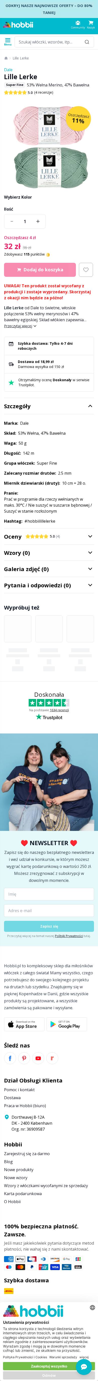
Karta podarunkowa (23, 1193)
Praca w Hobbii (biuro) (25, 1105)
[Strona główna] (6, 58)
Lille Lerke (21, 58)
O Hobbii (12, 1201)
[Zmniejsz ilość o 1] (12, 221)
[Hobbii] (18, 25)
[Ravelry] (52, 1058)
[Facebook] (10, 1058)
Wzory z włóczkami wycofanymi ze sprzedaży (46, 1185)
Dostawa (12, 1097)
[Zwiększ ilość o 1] (38, 221)
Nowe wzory (15, 1177)
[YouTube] (38, 1058)
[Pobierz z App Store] (24, 1024)
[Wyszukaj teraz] (87, 41)
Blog (8, 1161)
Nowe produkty (18, 1169)
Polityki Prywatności (69, 936)
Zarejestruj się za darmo (27, 1153)
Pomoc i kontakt (19, 1089)
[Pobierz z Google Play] (66, 1024)
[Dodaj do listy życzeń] (86, 270)
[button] (91, 24)
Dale (8, 69)
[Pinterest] (24, 1058)
